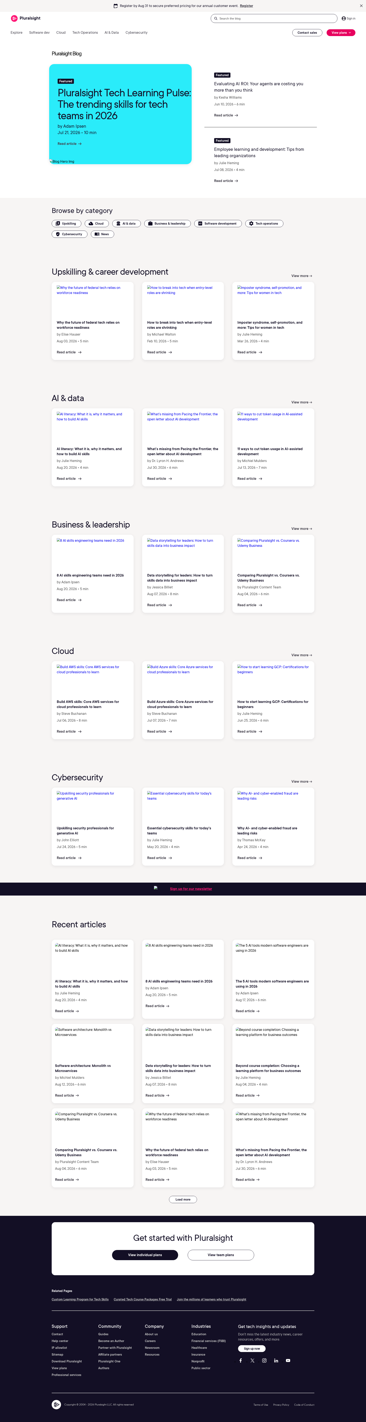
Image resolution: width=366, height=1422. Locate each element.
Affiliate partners (110, 1354)
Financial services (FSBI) (208, 1341)
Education (198, 1334)
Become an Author (111, 1341)
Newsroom (152, 1347)
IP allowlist (59, 1347)
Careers (150, 1341)
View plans (59, 1368)
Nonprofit (198, 1361)
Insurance (198, 1354)
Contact (57, 1334)
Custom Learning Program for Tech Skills (80, 1299)
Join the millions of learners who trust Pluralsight (211, 1299)
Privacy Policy (281, 1405)
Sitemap (57, 1354)
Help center (60, 1341)
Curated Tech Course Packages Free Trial (143, 1299)
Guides (103, 1334)
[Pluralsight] (26, 18)
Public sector (200, 1368)
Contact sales (307, 32)
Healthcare (199, 1347)
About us (151, 1334)
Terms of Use (261, 1405)
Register (246, 6)
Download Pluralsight (67, 1361)
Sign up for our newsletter (191, 889)
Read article (67, 144)
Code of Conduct (304, 1405)
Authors (103, 1368)
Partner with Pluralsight (115, 1347)
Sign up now (252, 1348)
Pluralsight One (109, 1361)
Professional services (66, 1375)
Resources (152, 1354)
